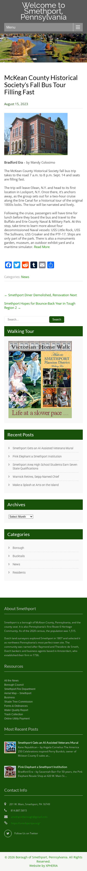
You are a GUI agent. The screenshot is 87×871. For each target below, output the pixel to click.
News (25, 277)
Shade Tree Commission (18, 701)
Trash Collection (13, 714)
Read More (42, 247)
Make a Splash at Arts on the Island (36, 485)
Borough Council (14, 684)
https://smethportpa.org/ (25, 823)
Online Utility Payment (17, 718)
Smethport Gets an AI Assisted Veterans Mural (43, 448)
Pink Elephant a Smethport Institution (37, 456)
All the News (11, 680)
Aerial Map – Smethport (17, 693)
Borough (18, 547)
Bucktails (19, 556)
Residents (19, 572)
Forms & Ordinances (16, 705)
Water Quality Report (16, 710)
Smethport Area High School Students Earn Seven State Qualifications (45, 466)
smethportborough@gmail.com (29, 817)
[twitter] (8, 833)
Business (9, 697)
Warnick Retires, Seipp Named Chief (36, 476)
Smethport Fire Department (19, 689)
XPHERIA (52, 866)
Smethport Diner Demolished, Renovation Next (40, 295)
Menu (10, 27)
